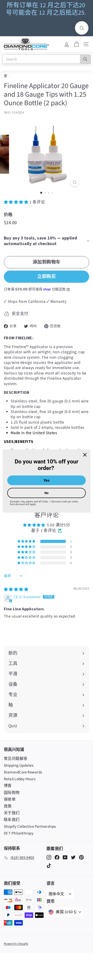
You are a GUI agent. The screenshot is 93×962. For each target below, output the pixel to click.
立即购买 (46, 276)
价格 (8, 214)
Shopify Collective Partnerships (30, 826)
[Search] (85, 59)
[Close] (84, 454)
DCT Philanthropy (18, 833)
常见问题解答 (16, 758)
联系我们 (12, 820)
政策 (8, 806)
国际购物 (12, 793)
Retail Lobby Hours (19, 779)
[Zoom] (75, 182)
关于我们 (12, 813)
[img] (16, 589)
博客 (8, 786)
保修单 (10, 799)
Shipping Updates (18, 765)
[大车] (76, 44)
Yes (46, 480)
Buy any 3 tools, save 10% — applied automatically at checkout (40, 240)
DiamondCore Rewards (23, 772)
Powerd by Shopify (16, 944)
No (46, 493)
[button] (16, 202)
